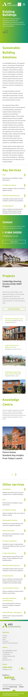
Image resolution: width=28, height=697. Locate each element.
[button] (15, 474)
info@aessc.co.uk (10, 236)
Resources (5, 641)
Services (4, 635)
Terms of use (13, 686)
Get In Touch (14, 241)
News (4, 639)
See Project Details (14, 309)
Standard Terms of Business (10, 643)
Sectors (4, 637)
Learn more (15, 695)
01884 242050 (13, 232)
